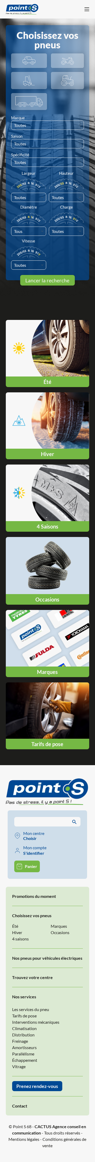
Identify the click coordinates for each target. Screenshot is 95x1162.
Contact (19, 1105)
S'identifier (33, 853)
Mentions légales (23, 1139)
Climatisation (24, 1028)
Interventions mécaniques (35, 1022)
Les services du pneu (30, 1009)
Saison (16, 136)
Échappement (24, 1060)
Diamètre (28, 207)
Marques (59, 926)
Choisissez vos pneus (31, 915)
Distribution (23, 1034)
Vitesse (28, 240)
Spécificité (20, 154)
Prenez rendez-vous (37, 1086)
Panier (31, 866)
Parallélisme (23, 1053)
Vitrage (19, 1066)
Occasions (60, 932)
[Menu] (86, 9)
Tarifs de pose (24, 1015)
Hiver (17, 932)
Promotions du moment (34, 896)
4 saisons (20, 938)
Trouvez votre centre (32, 977)
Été (15, 926)
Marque (18, 117)
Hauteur (66, 173)
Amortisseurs (24, 1047)
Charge (66, 207)
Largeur (28, 173)
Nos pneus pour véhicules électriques (47, 958)
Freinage (20, 1041)
